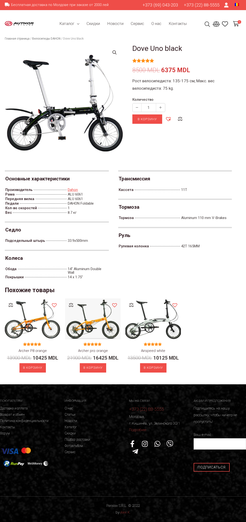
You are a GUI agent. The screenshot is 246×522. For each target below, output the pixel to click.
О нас (156, 23)
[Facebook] (132, 443)
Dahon (73, 190)
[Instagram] (144, 443)
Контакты (178, 23)
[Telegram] (135, 451)
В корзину (147, 119)
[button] (168, 119)
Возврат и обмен (12, 414)
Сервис (137, 23)
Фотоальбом (74, 446)
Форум (5, 433)
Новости (115, 23)
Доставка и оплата (14, 408)
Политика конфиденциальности (24, 421)
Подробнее (137, 430)
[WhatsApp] (157, 443)
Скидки (93, 23)
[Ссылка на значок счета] (226, 5)
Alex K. (125, 512)
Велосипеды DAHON (46, 38)
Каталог (66, 23)
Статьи (70, 414)
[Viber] (169, 443)
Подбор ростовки (77, 439)
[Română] (237, 4)
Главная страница (17, 38)
